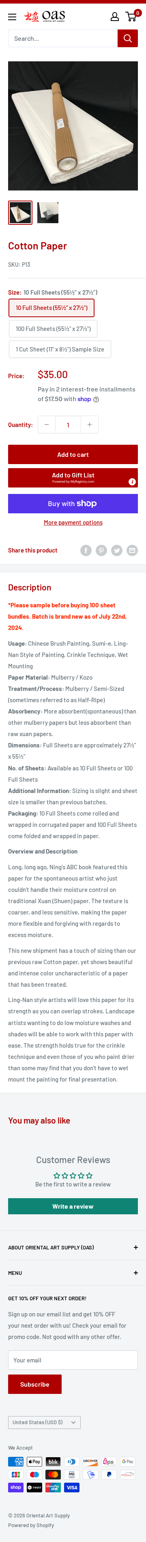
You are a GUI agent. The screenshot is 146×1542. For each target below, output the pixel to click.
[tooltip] (132, 481)
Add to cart (73, 454)
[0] (131, 16)
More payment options (73, 522)
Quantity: (20, 424)
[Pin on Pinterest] (101, 550)
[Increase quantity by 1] (89, 424)
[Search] (128, 38)
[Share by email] (132, 550)
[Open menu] (12, 17)
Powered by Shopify (31, 1525)
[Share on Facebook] (86, 550)
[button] (73, 477)
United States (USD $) (37, 1422)
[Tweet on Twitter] (116, 550)
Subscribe (34, 1384)
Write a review (73, 1206)
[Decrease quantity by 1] (46, 424)
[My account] (115, 16)
